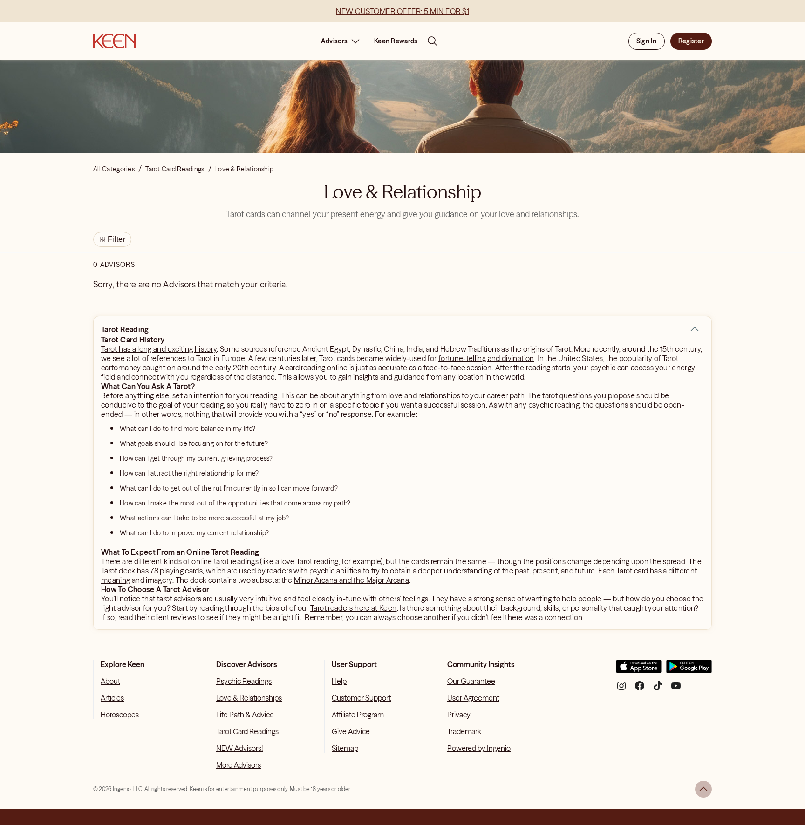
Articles (112, 697)
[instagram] (621, 689)
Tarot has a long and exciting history (159, 349)
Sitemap (345, 748)
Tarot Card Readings (247, 731)
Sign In (646, 41)
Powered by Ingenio (479, 748)
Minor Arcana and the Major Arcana (351, 580)
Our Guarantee (471, 681)
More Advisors (238, 765)
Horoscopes (120, 714)
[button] (694, 329)
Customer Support (361, 697)
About (110, 681)
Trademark (464, 731)
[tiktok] (657, 689)
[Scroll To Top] (703, 789)
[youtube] (676, 689)
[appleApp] (639, 670)
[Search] (432, 41)
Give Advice (351, 731)
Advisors (334, 41)
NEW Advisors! (239, 748)
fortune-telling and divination (486, 358)
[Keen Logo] (114, 41)
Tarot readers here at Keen (353, 608)
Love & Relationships (249, 697)
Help (339, 681)
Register (691, 41)
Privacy (459, 714)
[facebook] (639, 689)
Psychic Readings (244, 681)
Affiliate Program (358, 714)
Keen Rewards (395, 41)
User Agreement (473, 697)
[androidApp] (689, 670)
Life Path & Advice (245, 714)
